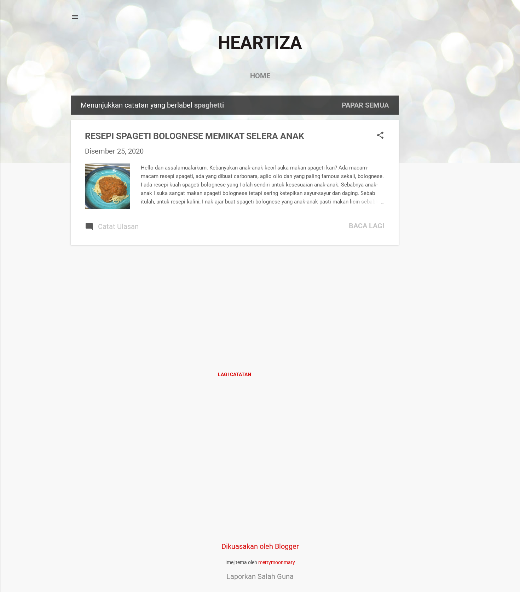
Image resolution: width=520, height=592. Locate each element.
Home (260, 75)
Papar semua (365, 105)
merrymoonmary (276, 562)
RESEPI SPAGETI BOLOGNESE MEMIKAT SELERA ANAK (194, 136)
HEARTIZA (260, 43)
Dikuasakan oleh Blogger (260, 546)
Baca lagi (367, 226)
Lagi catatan (234, 374)
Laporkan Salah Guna (260, 576)
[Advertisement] (427, 202)
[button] (380, 136)
